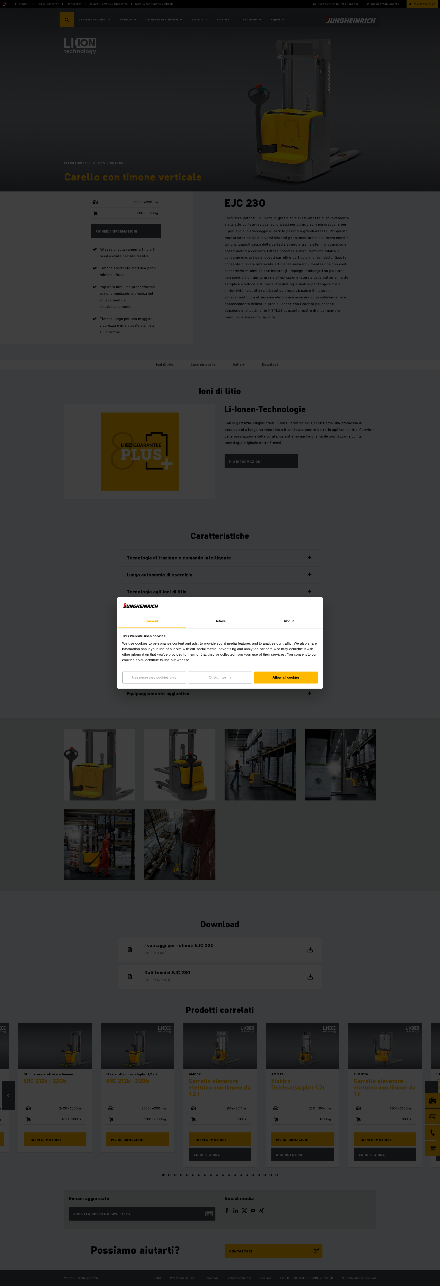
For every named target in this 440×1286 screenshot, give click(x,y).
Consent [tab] (151, 621)
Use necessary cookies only (154, 678)
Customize (217, 678)
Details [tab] (220, 621)
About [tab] (289, 621)
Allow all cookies (286, 678)
